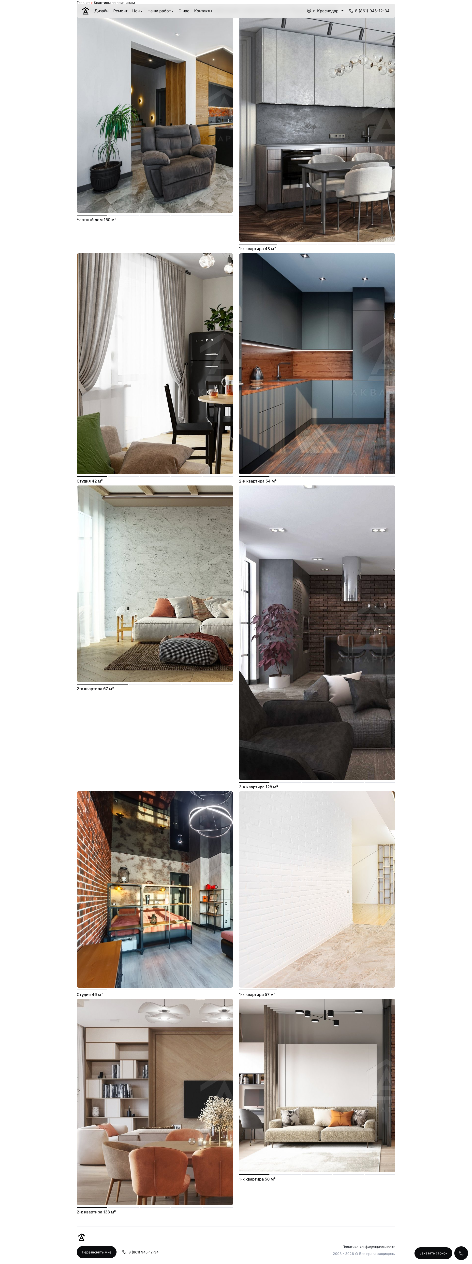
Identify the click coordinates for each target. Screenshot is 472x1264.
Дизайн (101, 10)
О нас (183, 10)
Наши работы (161, 10)
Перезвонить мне (96, 1252)
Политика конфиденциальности (368, 1247)
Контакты (203, 10)
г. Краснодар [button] (326, 10)
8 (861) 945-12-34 (372, 10)
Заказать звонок (433, 1253)
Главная (83, 2)
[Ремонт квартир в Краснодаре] (85, 11)
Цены (137, 10)
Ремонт (120, 10)
